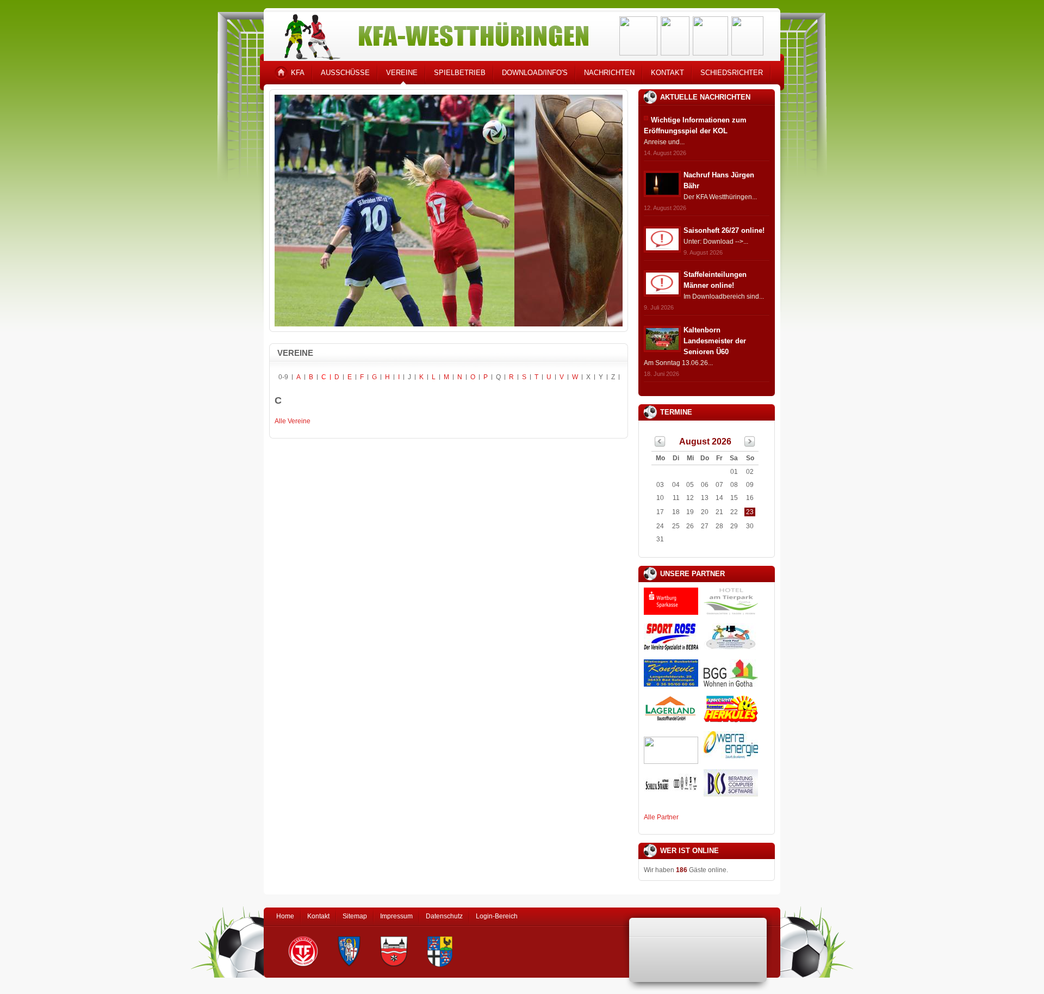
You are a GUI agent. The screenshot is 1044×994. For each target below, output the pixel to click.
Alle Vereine (292, 421)
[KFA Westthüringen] (432, 34)
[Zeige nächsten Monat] (749, 444)
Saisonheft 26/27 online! (724, 230)
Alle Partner (661, 817)
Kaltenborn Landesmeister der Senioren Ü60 (714, 341)
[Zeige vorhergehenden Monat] (660, 444)
